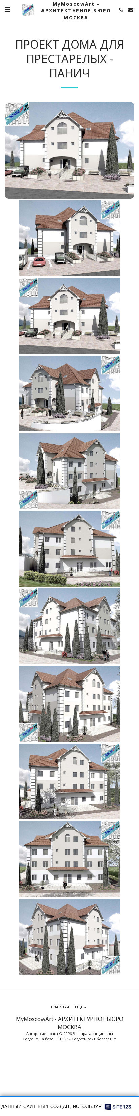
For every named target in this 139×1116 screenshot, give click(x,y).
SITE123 (61, 1038)
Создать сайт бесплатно (94, 1038)
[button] (7, 10)
